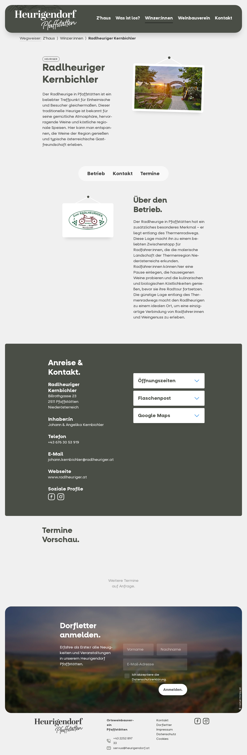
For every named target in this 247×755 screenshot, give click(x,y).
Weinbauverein (194, 18)
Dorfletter (164, 725)
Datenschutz (165, 734)
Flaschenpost (154, 398)
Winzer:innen (159, 18)
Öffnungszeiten (157, 380)
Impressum (164, 729)
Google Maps (154, 415)
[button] (169, 380)
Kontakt (223, 18)
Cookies (162, 739)
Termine (150, 173)
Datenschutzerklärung (149, 679)
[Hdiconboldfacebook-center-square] (51, 496)
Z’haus (103, 18)
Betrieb (96, 173)
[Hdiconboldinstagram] (60, 496)
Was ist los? (128, 18)
